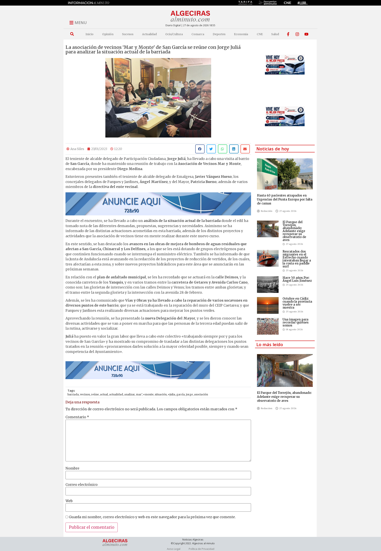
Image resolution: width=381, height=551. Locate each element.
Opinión (108, 34)
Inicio (89, 34)
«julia (171, 394)
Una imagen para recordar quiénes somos (296, 322)
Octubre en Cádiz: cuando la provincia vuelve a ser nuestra (297, 303)
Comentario (77, 417)
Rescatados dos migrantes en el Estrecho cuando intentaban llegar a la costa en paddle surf (297, 259)
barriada (73, 394)
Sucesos (127, 34)
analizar (129, 394)
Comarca (197, 34)
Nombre (72, 468)
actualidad (116, 394)
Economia (241, 34)
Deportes (219, 34)
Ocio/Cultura (174, 34)
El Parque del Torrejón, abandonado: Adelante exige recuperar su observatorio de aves (294, 231)
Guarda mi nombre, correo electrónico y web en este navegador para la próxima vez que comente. (152, 517)
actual (104, 394)
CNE (260, 34)
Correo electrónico (81, 484)
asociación (201, 394)
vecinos (85, 394)
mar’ (139, 394)
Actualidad (149, 34)
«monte (148, 394)
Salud (275, 34)
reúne (95, 394)
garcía (180, 394)
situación (161, 394)
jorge (189, 394)
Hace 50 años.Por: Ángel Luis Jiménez (297, 279)
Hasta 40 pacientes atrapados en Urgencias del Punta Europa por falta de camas (284, 199)
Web (69, 501)
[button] (72, 34)
